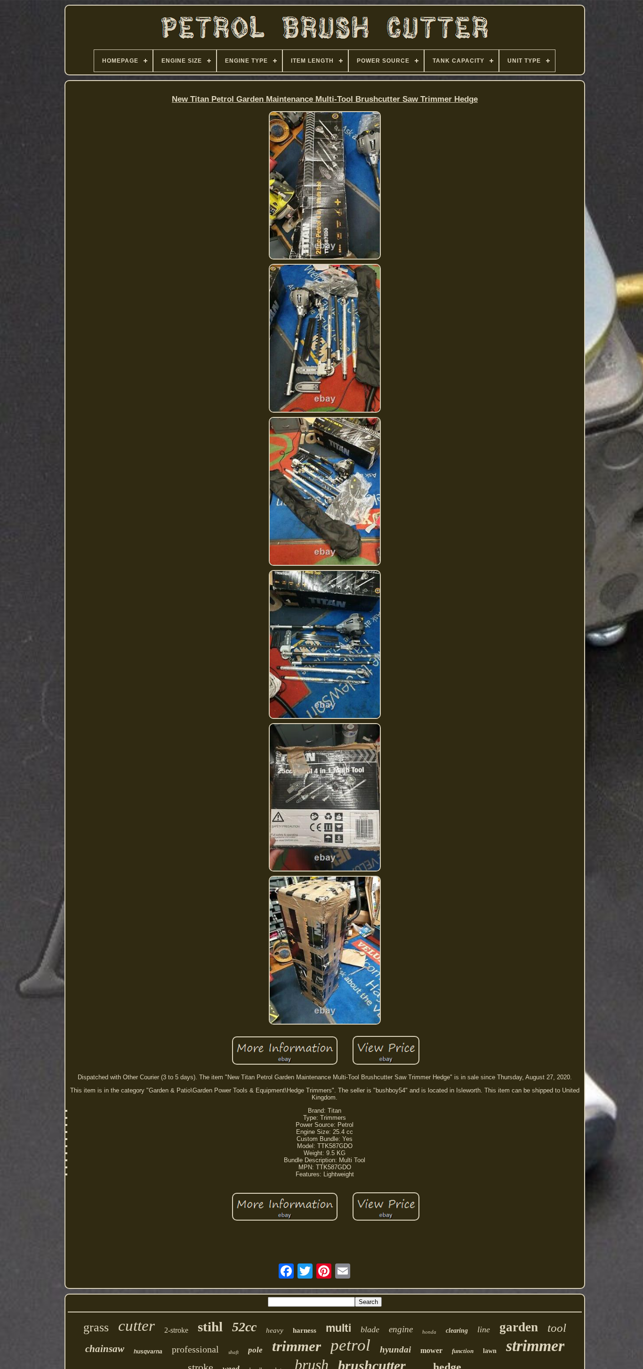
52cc (244, 1327)
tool (556, 1327)
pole (255, 1349)
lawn (490, 1350)
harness (304, 1330)
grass (96, 1327)
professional (195, 1349)
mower (431, 1350)
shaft (233, 1352)
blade (370, 1329)
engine (401, 1329)
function (463, 1350)
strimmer (535, 1345)
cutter (136, 1325)
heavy (274, 1330)
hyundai (395, 1349)
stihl (210, 1326)
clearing (457, 1330)
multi (338, 1328)
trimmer (296, 1346)
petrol (350, 1345)
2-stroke (176, 1330)
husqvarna (148, 1351)
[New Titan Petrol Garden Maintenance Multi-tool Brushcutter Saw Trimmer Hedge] (325, 186)
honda (429, 1332)
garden (518, 1327)
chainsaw (104, 1348)
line (483, 1329)
